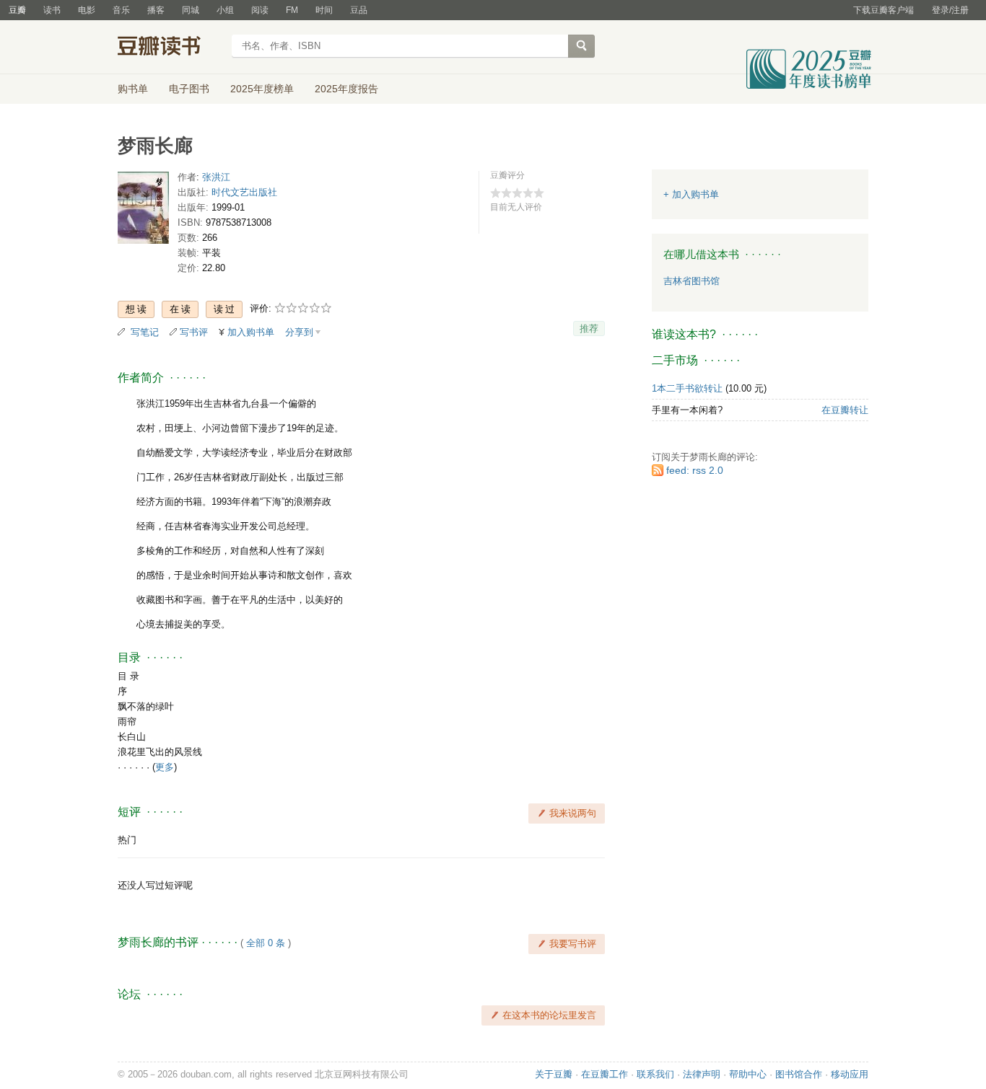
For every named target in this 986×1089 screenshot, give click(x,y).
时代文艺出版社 (244, 192)
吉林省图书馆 (691, 280)
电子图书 (189, 88)
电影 (86, 10)
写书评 (194, 332)
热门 (127, 839)
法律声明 (701, 1074)
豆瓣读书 (170, 47)
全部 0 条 (265, 943)
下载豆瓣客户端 (883, 10)
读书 (52, 10)
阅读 (260, 10)
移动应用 (849, 1074)
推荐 (589, 328)
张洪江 (216, 177)
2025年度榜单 (262, 88)
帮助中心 (748, 1074)
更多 (164, 767)
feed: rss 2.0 (694, 470)
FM (292, 10)
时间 (324, 10)
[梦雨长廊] (143, 211)
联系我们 (655, 1074)
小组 (225, 10)
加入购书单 (250, 332)
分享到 (299, 332)
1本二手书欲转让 (687, 388)
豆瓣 (17, 10)
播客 (156, 10)
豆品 (358, 10)
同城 (190, 10)
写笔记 (145, 332)
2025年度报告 (346, 88)
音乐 (121, 10)
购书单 (133, 88)
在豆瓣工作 (604, 1074)
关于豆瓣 (553, 1074)
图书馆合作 (798, 1074)
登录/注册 (950, 10)
